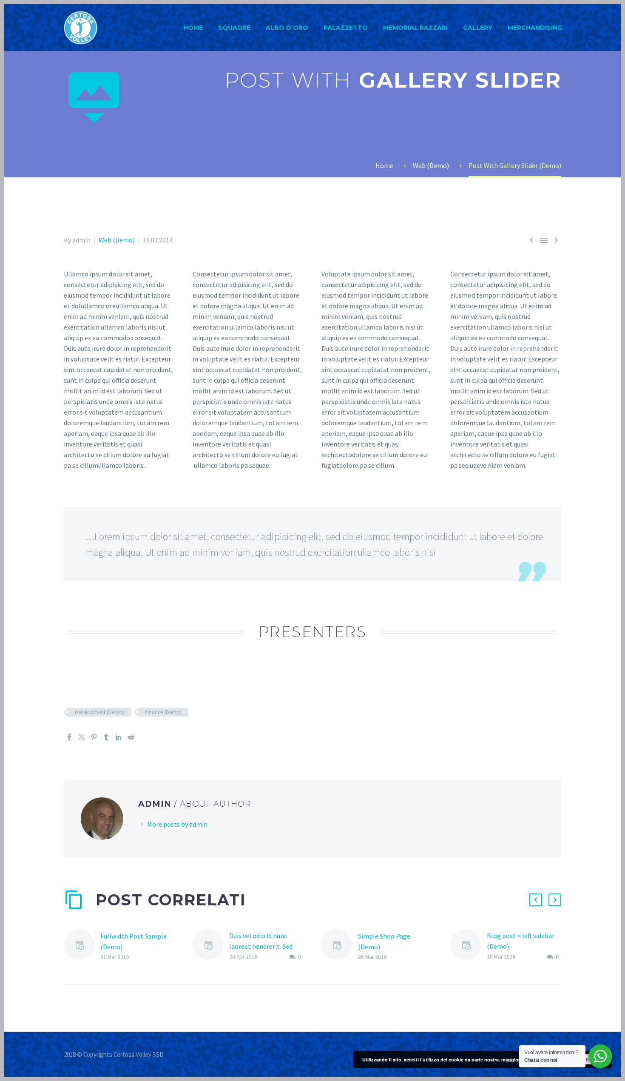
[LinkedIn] (118, 737)
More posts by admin (177, 824)
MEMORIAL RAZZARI (415, 27)
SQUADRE (234, 27)
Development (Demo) (99, 712)
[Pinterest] (94, 737)
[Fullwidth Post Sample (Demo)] (82, 946)
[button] (535, 899)
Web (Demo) (117, 240)
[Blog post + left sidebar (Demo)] (468, 946)
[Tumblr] (106, 737)
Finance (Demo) (163, 712)
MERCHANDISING (535, 27)
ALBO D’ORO (287, 27)
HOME (193, 27)
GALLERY (477, 27)
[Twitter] (81, 737)
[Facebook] (69, 737)
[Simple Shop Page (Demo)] (339, 946)
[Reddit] (131, 737)
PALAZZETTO (346, 27)
